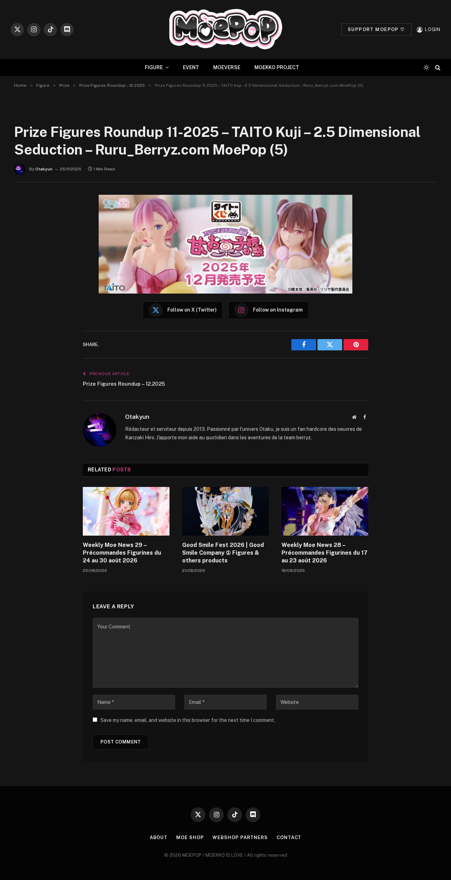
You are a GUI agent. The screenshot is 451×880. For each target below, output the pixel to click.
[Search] (437, 68)
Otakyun (43, 169)
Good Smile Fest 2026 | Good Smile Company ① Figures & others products (223, 553)
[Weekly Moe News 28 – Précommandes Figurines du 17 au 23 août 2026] (325, 511)
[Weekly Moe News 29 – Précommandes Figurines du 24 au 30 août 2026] (126, 511)
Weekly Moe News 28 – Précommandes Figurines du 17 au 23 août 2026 (324, 553)
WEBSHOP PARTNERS (240, 837)
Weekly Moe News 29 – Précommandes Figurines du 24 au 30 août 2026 (122, 553)
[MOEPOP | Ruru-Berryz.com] (225, 29)
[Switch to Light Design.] (426, 67)
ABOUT (159, 837)
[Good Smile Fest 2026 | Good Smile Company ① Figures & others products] (225, 511)
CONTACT (289, 837)
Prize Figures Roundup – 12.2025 (124, 384)
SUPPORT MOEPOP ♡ (376, 29)
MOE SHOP (190, 837)
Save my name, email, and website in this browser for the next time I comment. (187, 720)
